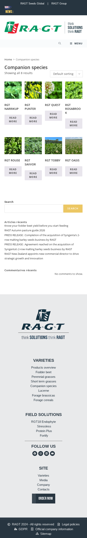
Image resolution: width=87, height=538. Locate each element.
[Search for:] (60, 44)
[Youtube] (52, 453)
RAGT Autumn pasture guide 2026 (24, 230)
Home (8, 59)
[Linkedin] (46, 453)
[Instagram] (40, 453)
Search (9, 202)
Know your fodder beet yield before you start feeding (36, 225)
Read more (13, 119)
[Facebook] (34, 453)
